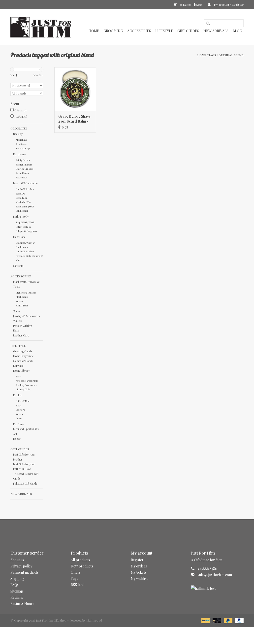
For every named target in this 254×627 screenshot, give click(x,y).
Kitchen (17, 395)
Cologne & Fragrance (27, 230)
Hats (16, 330)
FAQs (14, 584)
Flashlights (22, 296)
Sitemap (16, 591)
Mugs (18, 405)
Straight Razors (24, 164)
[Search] (206, 23)
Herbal (20, 116)
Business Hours (22, 603)
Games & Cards (23, 361)
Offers (76, 572)
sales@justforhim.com (215, 574)
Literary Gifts (23, 389)
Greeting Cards (22, 351)
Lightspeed (94, 620)
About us (17, 560)
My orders (139, 566)
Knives (19, 301)
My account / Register (228, 4)
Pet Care (18, 424)
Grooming (113, 31)
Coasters (20, 409)
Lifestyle (164, 31)
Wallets (17, 321)
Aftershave (21, 139)
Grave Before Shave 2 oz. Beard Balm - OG (74, 119)
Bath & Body (21, 216)
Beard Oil (20, 193)
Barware (18, 365)
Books (18, 376)
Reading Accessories (26, 385)
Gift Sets (18, 266)
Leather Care (21, 335)
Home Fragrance (23, 356)
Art (15, 434)
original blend (231, 55)
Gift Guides (188, 31)
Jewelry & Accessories (26, 316)
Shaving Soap (23, 148)
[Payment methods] (205, 620)
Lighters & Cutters (26, 292)
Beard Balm (22, 197)
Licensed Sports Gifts (26, 429)
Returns (16, 597)
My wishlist (139, 578)
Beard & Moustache (25, 183)
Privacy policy (21, 566)
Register (137, 560)
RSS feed (77, 584)
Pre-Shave (21, 144)
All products (80, 560)
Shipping (17, 578)
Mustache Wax (23, 201)
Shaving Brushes (24, 168)
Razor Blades (22, 173)
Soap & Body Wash (25, 222)
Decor (19, 418)
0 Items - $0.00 (191, 4)
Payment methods (24, 572)
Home (94, 31)
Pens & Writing (22, 326)
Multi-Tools (22, 305)
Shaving (18, 134)
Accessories (139, 31)
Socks (16, 311)
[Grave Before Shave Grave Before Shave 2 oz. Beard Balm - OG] (75, 89)
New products (82, 566)
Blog (237, 31)
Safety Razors (23, 160)
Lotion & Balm (23, 226)
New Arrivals (215, 31)
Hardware (19, 154)
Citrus (20, 110)
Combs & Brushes (25, 189)
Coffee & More (23, 400)
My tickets (138, 572)
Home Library (21, 370)
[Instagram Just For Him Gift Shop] (131, 531)
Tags (212, 55)
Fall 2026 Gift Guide (25, 483)
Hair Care (19, 237)
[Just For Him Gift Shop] (40, 27)
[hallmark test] (217, 588)
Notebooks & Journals (27, 380)
